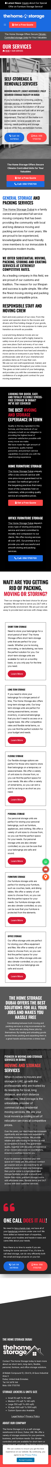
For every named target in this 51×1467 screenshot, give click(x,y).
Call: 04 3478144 (14, 137)
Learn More (17, 673)
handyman (13, 1231)
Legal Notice (17, 1416)
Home (7, 50)
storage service (11, 103)
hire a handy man (22, 1228)
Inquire (25, 3)
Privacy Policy (33, 1416)
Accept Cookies (25, 1460)
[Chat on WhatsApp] (45, 862)
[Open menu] (5, 24)
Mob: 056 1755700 (37, 137)
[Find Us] (45, 877)
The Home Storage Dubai (18, 209)
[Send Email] (45, 869)
